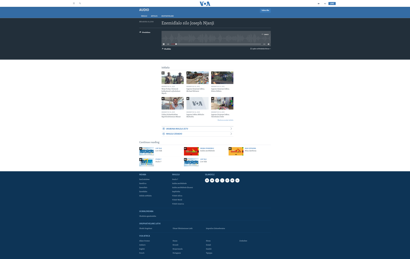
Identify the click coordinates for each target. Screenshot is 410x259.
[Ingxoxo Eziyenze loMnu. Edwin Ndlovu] (222, 77)
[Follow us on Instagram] (217, 180)
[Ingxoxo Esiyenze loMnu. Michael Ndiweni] (197, 77)
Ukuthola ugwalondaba (147, 216)
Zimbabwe (243, 241)
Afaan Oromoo (144, 241)
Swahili (209, 249)
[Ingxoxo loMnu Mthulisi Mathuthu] (197, 103)
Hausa (175, 241)
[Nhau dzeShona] (236, 151)
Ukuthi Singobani (145, 228)
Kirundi (175, 245)
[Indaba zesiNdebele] (191, 151)
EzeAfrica (142, 183)
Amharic (142, 245)
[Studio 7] (146, 162)
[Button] (144, 33)
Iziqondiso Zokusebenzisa (215, 228)
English (142, 249)
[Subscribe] (232, 180)
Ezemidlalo (143, 187)
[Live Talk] (146, 151)
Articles (154, 16)
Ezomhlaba (143, 192)
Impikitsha (176, 192)
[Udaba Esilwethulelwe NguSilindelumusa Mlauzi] (173, 103)
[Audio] (325, 3)
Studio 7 (158, 159)
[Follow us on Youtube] (212, 180)
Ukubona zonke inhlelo (225, 120)
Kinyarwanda (178, 249)
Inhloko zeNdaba (145, 196)
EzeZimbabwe (144, 179)
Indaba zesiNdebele (207, 148)
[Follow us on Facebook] (207, 180)
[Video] (319, 3)
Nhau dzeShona (250, 148)
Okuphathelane (167, 16)
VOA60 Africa (177, 196)
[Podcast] (227, 180)
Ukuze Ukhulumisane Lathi (183, 228)
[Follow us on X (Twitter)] (222, 180)
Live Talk (158, 148)
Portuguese (177, 253)
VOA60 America (178, 204)
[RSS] (237, 180)
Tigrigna (209, 253)
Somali (208, 245)
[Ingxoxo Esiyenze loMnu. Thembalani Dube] (222, 103)
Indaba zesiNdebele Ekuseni (182, 187)
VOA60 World (177, 200)
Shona (208, 241)
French (141, 253)
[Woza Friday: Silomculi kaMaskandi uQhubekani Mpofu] (173, 77)
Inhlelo (144, 16)
